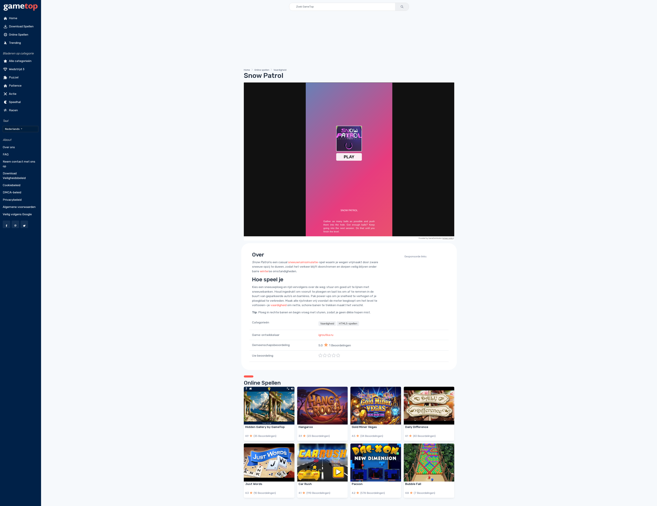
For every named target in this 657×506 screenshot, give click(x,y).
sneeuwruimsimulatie (303, 262)
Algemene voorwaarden (19, 207)
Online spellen (261, 70)
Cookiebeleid (11, 185)
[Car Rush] (322, 462)
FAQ (6, 154)
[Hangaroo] (322, 406)
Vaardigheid (280, 70)
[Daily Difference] (429, 406)
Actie (12, 93)
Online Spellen (18, 34)
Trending (14, 42)
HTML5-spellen (348, 323)
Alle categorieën (19, 61)
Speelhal (14, 102)
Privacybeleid (12, 199)
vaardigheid (278, 305)
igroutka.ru (325, 335)
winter (264, 271)
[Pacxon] (375, 462)
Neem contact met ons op (19, 164)
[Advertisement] (346, 40)
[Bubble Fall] (429, 462)
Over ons (9, 147)
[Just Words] (269, 462)
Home (12, 18)
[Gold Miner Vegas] (375, 406)
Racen (13, 110)
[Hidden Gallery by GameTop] (269, 406)
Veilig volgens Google (17, 214)
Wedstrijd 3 (16, 69)
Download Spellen (21, 26)
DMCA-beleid (12, 192)
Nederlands (12, 129)
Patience (15, 85)
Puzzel (13, 77)
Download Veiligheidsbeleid (14, 176)
